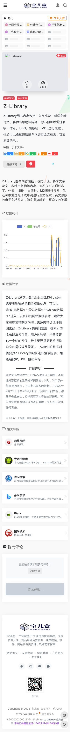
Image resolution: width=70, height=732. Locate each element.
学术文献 (22, 98)
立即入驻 (59, 18)
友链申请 (27, 652)
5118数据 (16, 310)
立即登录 (35, 570)
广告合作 (57, 652)
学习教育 (9, 98)
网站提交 (12, 652)
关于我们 (36, 656)
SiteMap (37, 719)
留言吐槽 (42, 652)
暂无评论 (15, 546)
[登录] (58, 5)
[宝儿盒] (35, 5)
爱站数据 (35, 310)
